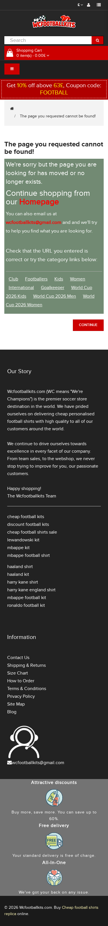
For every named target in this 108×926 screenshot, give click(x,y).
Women (77, 279)
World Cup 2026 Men (54, 296)
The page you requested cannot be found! (58, 116)
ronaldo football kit (26, 605)
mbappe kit (18, 548)
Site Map (16, 704)
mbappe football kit (26, 597)
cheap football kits (25, 517)
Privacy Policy (21, 696)
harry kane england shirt (31, 590)
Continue (88, 325)
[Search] (98, 40)
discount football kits (28, 524)
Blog (11, 712)
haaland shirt (20, 566)
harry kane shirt (22, 582)
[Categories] (12, 69)
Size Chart (17, 673)
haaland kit (18, 574)
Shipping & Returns (26, 665)
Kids (58, 279)
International (21, 287)
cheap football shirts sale (32, 532)
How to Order (20, 681)
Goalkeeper (52, 287)
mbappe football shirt (28, 555)
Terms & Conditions (26, 688)
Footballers (36, 279)
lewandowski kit (23, 540)
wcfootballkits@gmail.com (38, 763)
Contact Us (18, 657)
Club (13, 279)
